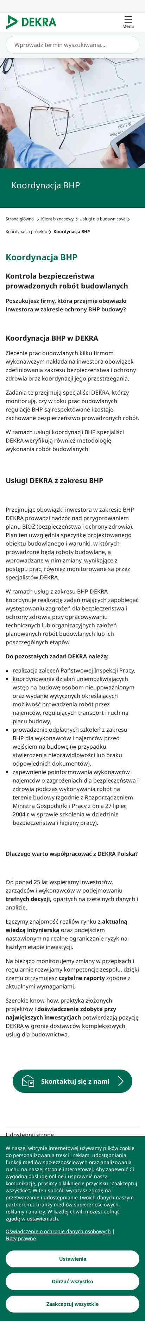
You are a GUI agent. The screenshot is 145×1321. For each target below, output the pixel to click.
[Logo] (34, 22)
